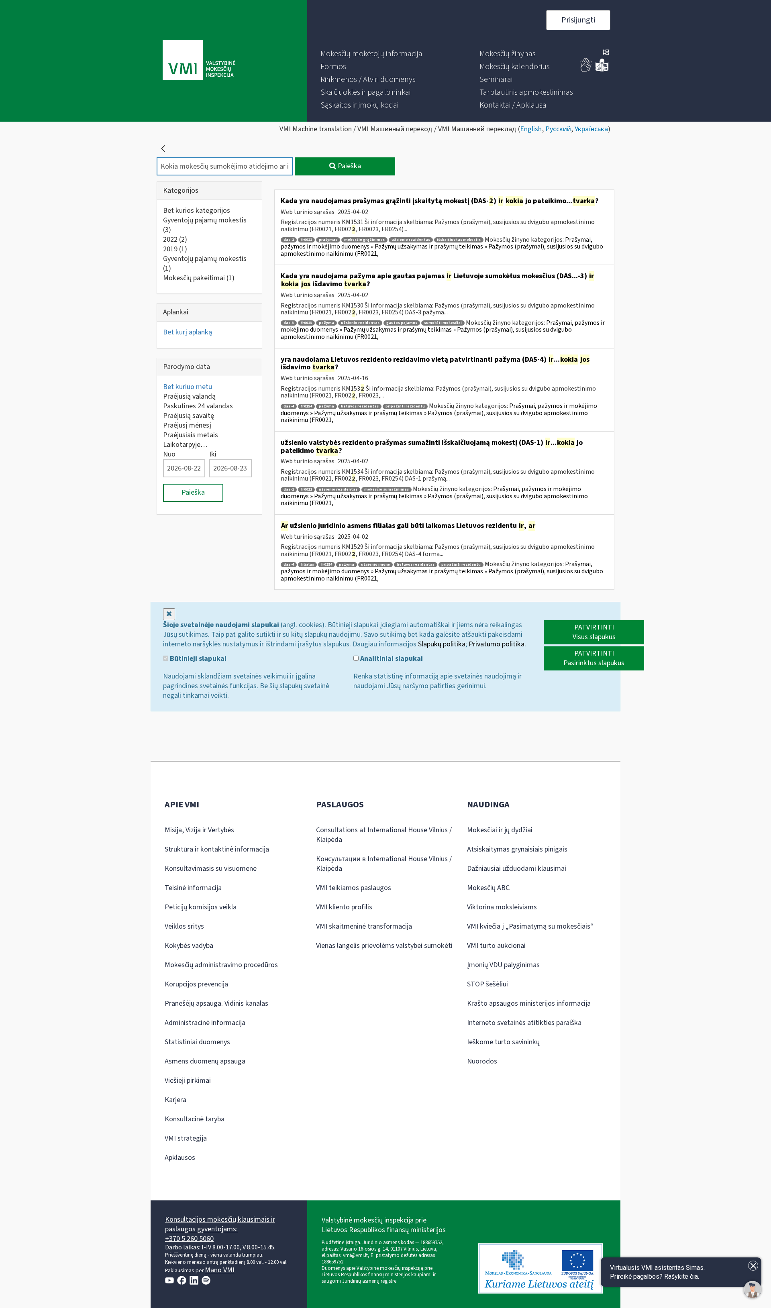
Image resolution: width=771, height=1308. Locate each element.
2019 (175, 249)
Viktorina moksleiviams (502, 907)
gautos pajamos (401, 323)
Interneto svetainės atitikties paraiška (524, 1023)
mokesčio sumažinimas (386, 489)
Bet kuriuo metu (187, 387)
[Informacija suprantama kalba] (602, 70)
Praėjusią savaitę (188, 416)
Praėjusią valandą (189, 396)
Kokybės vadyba (189, 946)
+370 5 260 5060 (189, 1239)
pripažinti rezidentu (405, 406)
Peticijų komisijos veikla (201, 907)
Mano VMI (220, 1270)
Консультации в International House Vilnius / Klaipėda (384, 864)
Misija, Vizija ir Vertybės (199, 830)
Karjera (175, 1100)
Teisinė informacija (193, 888)
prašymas (328, 239)
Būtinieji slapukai (197, 659)
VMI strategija (186, 1138)
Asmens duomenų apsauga (205, 1061)
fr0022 (306, 239)
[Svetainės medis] (606, 53)
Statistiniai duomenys (197, 1042)
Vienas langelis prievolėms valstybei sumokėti (384, 946)
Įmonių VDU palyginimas (503, 965)
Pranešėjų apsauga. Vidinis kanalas (216, 1003)
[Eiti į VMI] (199, 61)
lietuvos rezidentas (360, 406)
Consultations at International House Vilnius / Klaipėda (384, 835)
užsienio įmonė (375, 564)
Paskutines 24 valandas (198, 406)
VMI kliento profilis (344, 907)
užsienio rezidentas (411, 239)
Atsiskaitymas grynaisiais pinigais (517, 849)
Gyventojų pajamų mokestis (205, 225)
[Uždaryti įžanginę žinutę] (753, 1266)
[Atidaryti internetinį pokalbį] (752, 1289)
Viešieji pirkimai (188, 1081)
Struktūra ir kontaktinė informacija (217, 849)
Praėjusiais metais (190, 435)
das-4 (289, 406)
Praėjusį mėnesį (187, 425)
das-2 (289, 239)
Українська (591, 129)
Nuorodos (482, 1061)
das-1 (289, 489)
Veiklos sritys (184, 926)
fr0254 (306, 406)
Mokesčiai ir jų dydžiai (499, 830)
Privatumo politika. (497, 644)
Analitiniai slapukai (391, 659)
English (531, 129)
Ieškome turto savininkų (503, 1042)
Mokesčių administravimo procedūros (221, 965)
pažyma (326, 323)
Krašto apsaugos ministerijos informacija (529, 1003)
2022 (175, 239)
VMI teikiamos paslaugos (353, 888)
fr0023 (306, 323)
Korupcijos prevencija (196, 984)
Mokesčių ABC (488, 888)
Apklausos (180, 1158)
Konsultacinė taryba (194, 1119)
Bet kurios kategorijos (196, 211)
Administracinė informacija (205, 1023)
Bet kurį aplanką (187, 332)
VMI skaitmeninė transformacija (364, 926)
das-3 (289, 323)
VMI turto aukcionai (496, 946)
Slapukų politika (441, 644)
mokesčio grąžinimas (364, 239)
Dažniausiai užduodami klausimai (516, 869)
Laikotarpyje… (185, 445)
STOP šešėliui (487, 984)
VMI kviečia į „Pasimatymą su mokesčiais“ (530, 926)
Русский (558, 129)
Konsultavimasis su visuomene (211, 869)
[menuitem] (371, 53)
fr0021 (306, 489)
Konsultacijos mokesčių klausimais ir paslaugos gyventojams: (220, 1224)
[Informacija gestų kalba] (587, 70)
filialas (307, 564)
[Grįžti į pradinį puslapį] (163, 148)
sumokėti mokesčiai (443, 323)
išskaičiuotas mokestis (459, 239)
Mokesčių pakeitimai (199, 278)
